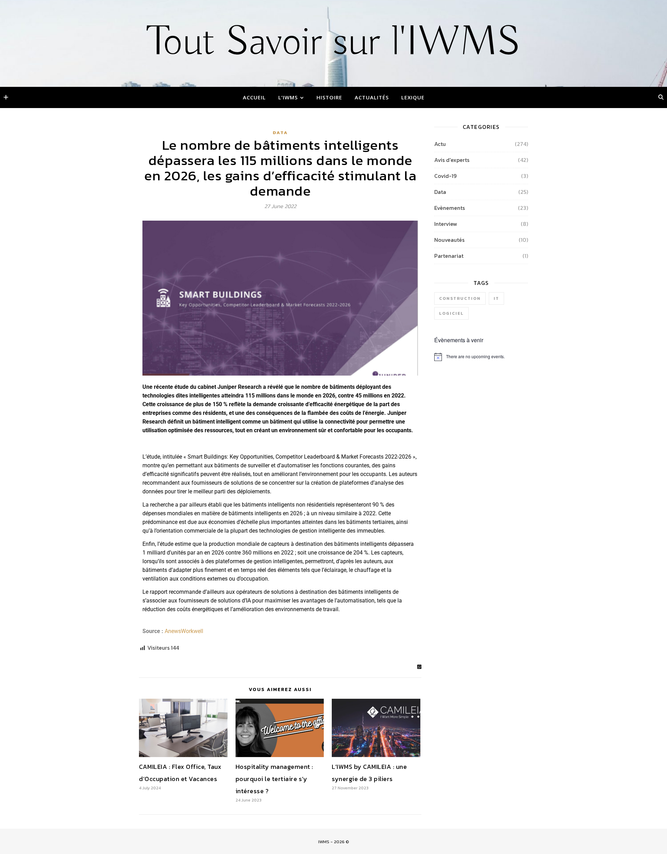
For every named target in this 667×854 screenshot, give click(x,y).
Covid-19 (445, 176)
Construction (460, 298)
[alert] (481, 357)
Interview (445, 224)
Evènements (449, 208)
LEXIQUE (413, 97)
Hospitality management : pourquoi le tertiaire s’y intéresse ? (274, 779)
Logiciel (451, 313)
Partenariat (448, 256)
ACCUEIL (254, 97)
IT (496, 298)
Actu (440, 144)
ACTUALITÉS (372, 97)
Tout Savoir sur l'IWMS (333, 43)
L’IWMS (288, 97)
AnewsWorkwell (184, 631)
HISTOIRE (329, 97)
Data (280, 132)
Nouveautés (449, 240)
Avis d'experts (451, 160)
